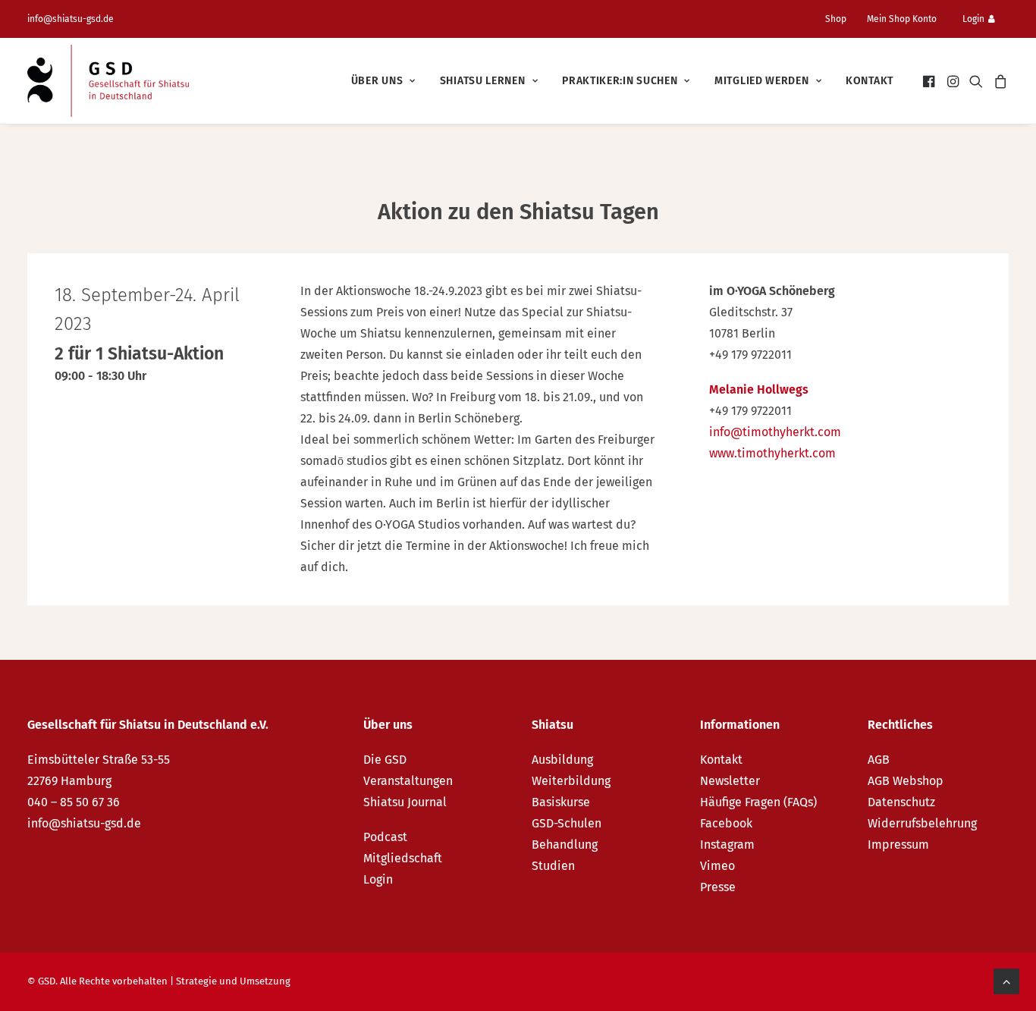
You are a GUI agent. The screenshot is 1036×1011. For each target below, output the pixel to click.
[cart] (998, 81)
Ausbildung (562, 759)
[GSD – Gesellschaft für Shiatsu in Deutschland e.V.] (108, 81)
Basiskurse (561, 802)
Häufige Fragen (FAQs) (758, 802)
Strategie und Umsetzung (233, 981)
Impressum (898, 844)
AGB (879, 759)
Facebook (726, 823)
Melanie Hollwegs (758, 389)
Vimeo (717, 866)
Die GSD (385, 759)
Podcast (385, 837)
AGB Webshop (905, 781)
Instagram (727, 844)
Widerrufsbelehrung (922, 823)
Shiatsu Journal (405, 802)
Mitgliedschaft (402, 858)
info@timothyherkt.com (775, 432)
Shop (835, 19)
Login (973, 19)
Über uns (377, 80)
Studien (553, 866)
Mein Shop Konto (902, 19)
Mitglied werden (761, 80)
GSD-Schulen (566, 823)
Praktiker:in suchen (619, 80)
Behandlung (565, 844)
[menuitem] (842, 19)
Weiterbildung (571, 781)
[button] (930, 81)
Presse (718, 887)
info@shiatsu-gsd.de (70, 19)
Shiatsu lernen (483, 80)
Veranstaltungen (408, 781)
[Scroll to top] (1006, 980)
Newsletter (730, 781)
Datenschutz (901, 802)
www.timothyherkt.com (772, 453)
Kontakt (869, 80)
